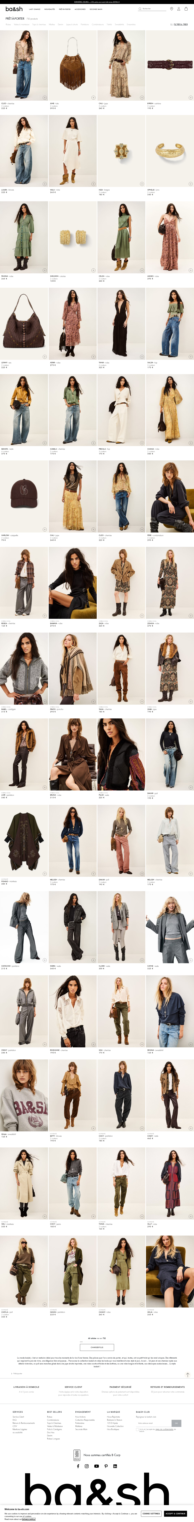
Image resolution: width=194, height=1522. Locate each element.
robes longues (53, 1439)
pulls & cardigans (54, 1429)
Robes (8, 24)
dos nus (50, 1432)
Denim (60, 24)
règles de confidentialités (164, 1429)
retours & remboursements (24, 1423)
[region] (97, 1513)
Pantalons (85, 24)
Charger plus (97, 1347)
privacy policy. (28, 1519)
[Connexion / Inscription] (179, 9)
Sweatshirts (119, 24)
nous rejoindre (113, 1417)
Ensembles (131, 24)
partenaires (79, 1423)
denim (49, 1436)
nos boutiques (113, 1429)
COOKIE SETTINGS (151, 1514)
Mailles (52, 24)
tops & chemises (54, 1423)
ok (176, 1423)
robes (49, 1417)
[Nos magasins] (171, 9)
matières (78, 1426)
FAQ (14, 1420)
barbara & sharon (114, 1420)
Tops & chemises (39, 24)
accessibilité (17, 1432)
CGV (15, 1426)
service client (18, 1417)
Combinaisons (98, 24)
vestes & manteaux (55, 1426)
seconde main (81, 1429)
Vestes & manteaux (21, 24)
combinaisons (53, 1420)
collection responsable (85, 1420)
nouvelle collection (115, 1426)
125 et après (112, 1423)
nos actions (80, 1417)
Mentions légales (20, 1429)
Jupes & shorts (72, 24)
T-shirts (109, 24)
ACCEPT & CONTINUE (175, 1514)
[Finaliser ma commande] (186, 9)
